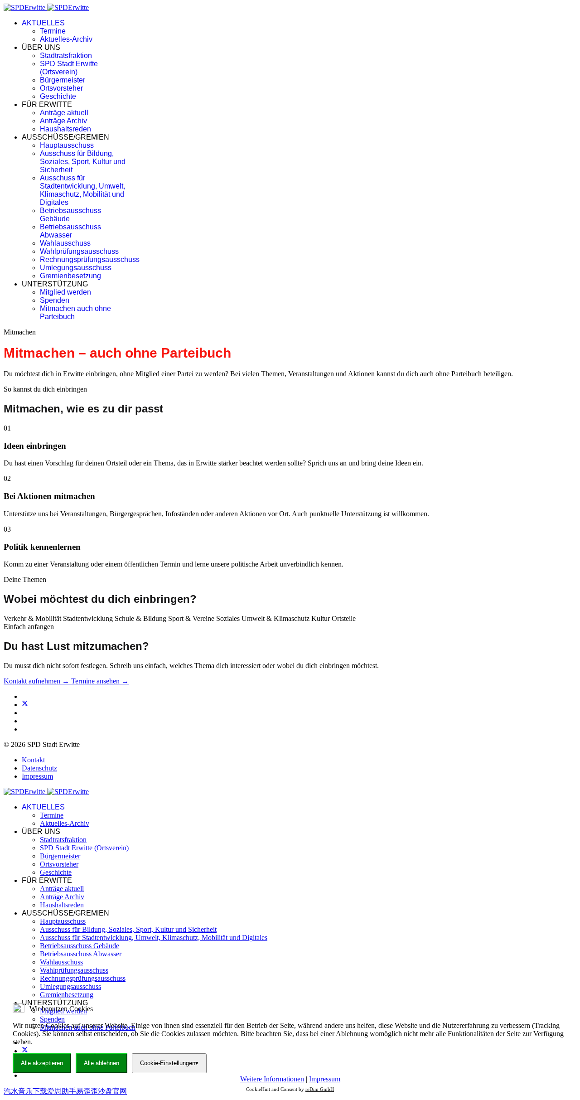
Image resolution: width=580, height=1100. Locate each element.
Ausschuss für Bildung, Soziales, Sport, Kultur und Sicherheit (83, 162)
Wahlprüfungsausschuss (79, 251)
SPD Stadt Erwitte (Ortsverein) (69, 68)
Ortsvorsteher (61, 88)
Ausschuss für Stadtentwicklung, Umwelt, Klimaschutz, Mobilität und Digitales (82, 190)
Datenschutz (39, 768)
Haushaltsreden (65, 129)
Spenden (54, 300)
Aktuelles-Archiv (66, 39)
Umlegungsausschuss (75, 267)
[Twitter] (25, 704)
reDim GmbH (319, 1089)
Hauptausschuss (67, 145)
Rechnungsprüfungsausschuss (90, 259)
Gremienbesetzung (70, 276)
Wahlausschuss (65, 243)
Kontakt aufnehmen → (37, 681)
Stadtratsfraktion (66, 55)
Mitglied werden (65, 292)
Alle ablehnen (101, 1063)
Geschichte (58, 96)
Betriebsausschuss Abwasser (70, 231)
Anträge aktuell (64, 112)
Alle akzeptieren (42, 1063)
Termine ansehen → (100, 681)
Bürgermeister (62, 80)
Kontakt (33, 760)
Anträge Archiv (63, 121)
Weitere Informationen (272, 1079)
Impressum (37, 776)
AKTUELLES (43, 23)
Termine (53, 31)
